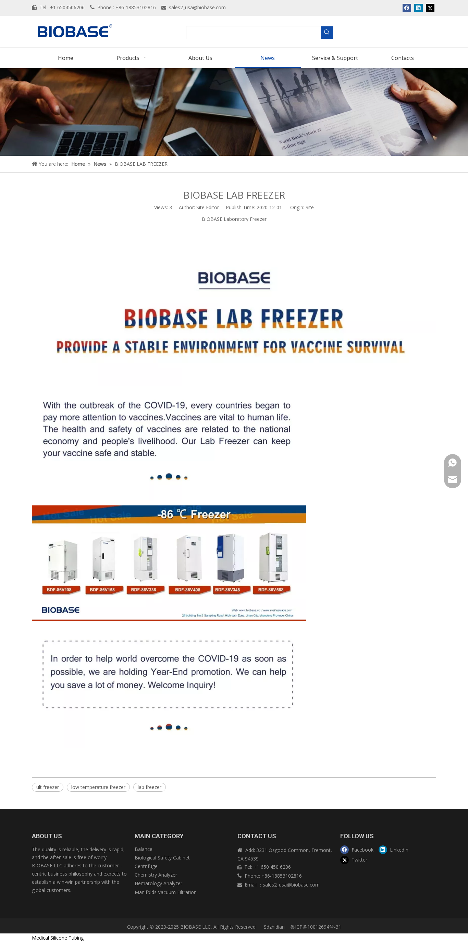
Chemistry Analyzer (156, 874)
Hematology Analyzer (158, 883)
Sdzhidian (273, 927)
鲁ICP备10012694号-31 (315, 927)
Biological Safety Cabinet (162, 857)
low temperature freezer (98, 787)
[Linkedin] (418, 7)
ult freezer (47, 787)
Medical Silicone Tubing (58, 937)
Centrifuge (146, 866)
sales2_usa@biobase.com (197, 7)
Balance (143, 849)
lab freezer (149, 787)
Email (251, 884)
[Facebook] (407, 7)
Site (310, 207)
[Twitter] (430, 7)
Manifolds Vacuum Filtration (166, 892)
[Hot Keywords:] (327, 32)
